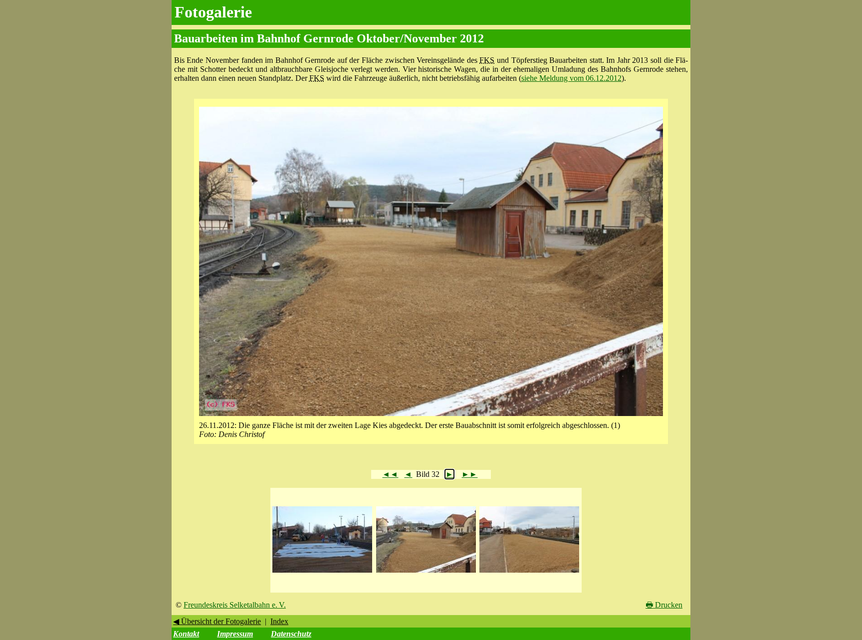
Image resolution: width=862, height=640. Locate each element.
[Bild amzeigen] (322, 573)
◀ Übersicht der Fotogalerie (217, 621)
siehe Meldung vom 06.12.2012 (571, 78)
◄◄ (390, 474)
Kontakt (186, 634)
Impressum (235, 634)
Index (279, 621)
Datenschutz (291, 634)
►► (469, 474)
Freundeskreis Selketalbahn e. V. (235, 605)
